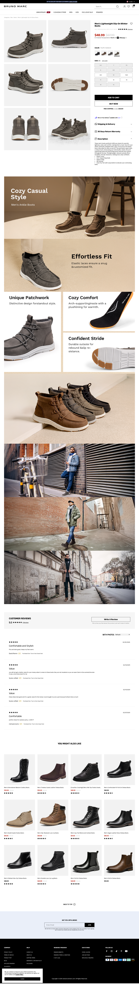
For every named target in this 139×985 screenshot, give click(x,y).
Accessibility (7, 966)
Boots (15, 17)
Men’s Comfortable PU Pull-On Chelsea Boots (117, 787)
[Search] (117, 6)
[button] (131, 1)
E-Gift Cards (57, 957)
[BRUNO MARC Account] (124, 6)
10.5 (126, 75)
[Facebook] (106, 951)
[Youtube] (126, 951)
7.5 (126, 65)
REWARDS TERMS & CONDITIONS (62, 955)
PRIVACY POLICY (8, 952)
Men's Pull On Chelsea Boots (79, 878)
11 (100, 80)
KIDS (77, 12)
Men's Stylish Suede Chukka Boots (14, 833)
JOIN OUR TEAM (86, 955)
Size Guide (104, 60)
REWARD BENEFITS (58, 952)
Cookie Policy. (19, 974)
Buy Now (113, 104)
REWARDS (99, 12)
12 (113, 80)
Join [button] (89, 925)
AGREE (22, 979)
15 (113, 84)
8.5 (114, 70)
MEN (70, 12)
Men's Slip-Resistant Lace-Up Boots (48, 833)
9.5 (101, 75)
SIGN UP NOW (73, 1)
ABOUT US (29, 955)
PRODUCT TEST (8, 957)
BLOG (5, 960)
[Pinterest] (121, 951)
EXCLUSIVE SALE (87, 12)
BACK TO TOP (67, 904)
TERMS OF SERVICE (9, 955)
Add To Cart (113, 97)
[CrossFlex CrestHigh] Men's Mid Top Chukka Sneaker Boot (88, 787)
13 (126, 80)
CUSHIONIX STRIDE (60, 12)
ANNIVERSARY (41, 12)
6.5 (101, 65)
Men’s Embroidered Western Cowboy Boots (16, 787)
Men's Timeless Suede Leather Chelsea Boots (50, 787)
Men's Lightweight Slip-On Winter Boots (28, 17)
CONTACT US (30, 952)
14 (100, 84)
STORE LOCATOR (86, 952)
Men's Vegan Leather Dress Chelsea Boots (116, 833)
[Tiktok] (116, 951)
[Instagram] (111, 951)
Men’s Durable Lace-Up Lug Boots (47, 878)
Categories (7, 17)
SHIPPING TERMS (31, 957)
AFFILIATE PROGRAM (9, 963)
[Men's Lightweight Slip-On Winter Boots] (97, 53)
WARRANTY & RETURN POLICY (34, 960)
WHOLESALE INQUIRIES (87, 957)
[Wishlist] (128, 6)
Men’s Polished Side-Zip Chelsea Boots (15, 878)
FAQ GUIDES (30, 963)
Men (12, 17)
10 (113, 75)
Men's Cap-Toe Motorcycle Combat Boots (83, 833)
